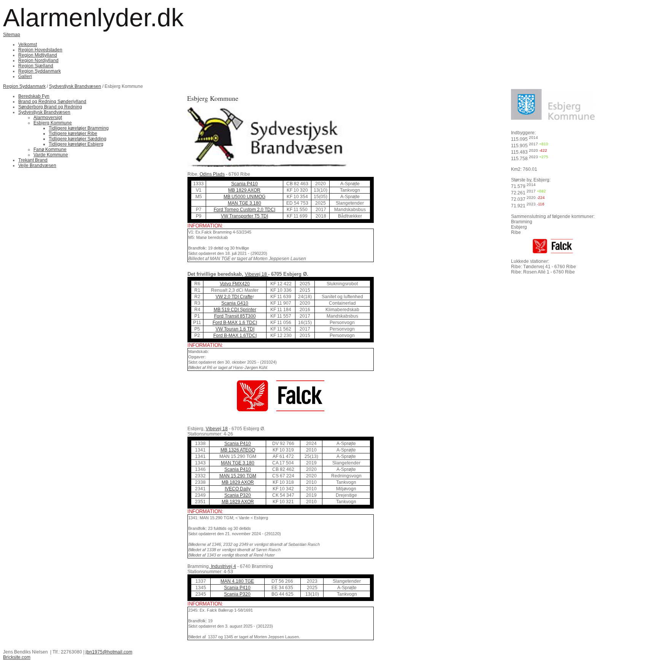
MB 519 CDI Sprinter (235, 309)
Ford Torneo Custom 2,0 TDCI (244, 209)
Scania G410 (234, 303)
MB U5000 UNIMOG (244, 196)
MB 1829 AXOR (244, 190)
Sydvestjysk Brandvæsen (75, 86)
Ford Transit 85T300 (235, 316)
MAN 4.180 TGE (237, 581)
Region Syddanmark (24, 86)
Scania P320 (237, 495)
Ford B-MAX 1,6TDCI (235, 335)
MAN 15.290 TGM (237, 476)
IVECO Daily (238, 488)
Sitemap (11, 34)
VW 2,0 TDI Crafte (234, 296)
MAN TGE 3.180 (244, 203)
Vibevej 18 (256, 274)
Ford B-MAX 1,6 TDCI (235, 322)
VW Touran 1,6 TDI (235, 329)
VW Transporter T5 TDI (244, 216)
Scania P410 (244, 183)
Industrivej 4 (223, 566)
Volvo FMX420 (235, 283)
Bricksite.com (16, 657)
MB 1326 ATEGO (238, 450)
